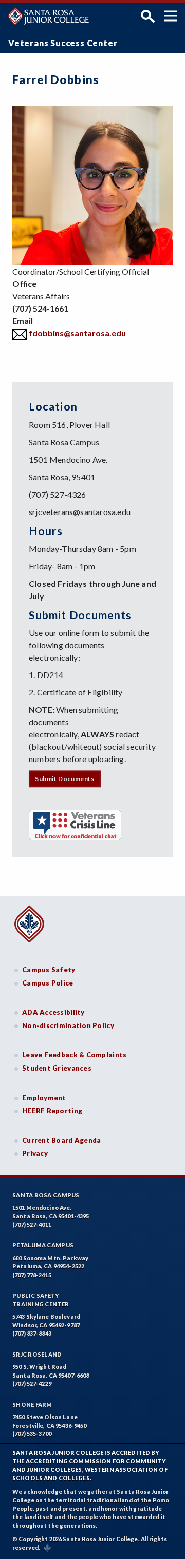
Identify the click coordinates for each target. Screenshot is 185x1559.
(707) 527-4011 (31, 1224)
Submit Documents (65, 779)
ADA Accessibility (53, 1012)
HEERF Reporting (52, 1110)
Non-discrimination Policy (68, 1025)
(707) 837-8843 (31, 1333)
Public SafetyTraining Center (40, 1299)
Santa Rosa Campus (46, 1195)
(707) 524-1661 (40, 308)
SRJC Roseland (37, 1354)
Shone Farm (32, 1404)
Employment (44, 1098)
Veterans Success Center (62, 43)
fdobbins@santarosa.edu (77, 333)
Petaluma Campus (42, 1245)
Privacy (35, 1153)
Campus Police (47, 983)
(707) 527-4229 (31, 1383)
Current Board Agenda (61, 1140)
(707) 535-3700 (31, 1433)
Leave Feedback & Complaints (74, 1055)
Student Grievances (56, 1068)
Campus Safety (49, 970)
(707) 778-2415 (31, 1274)
